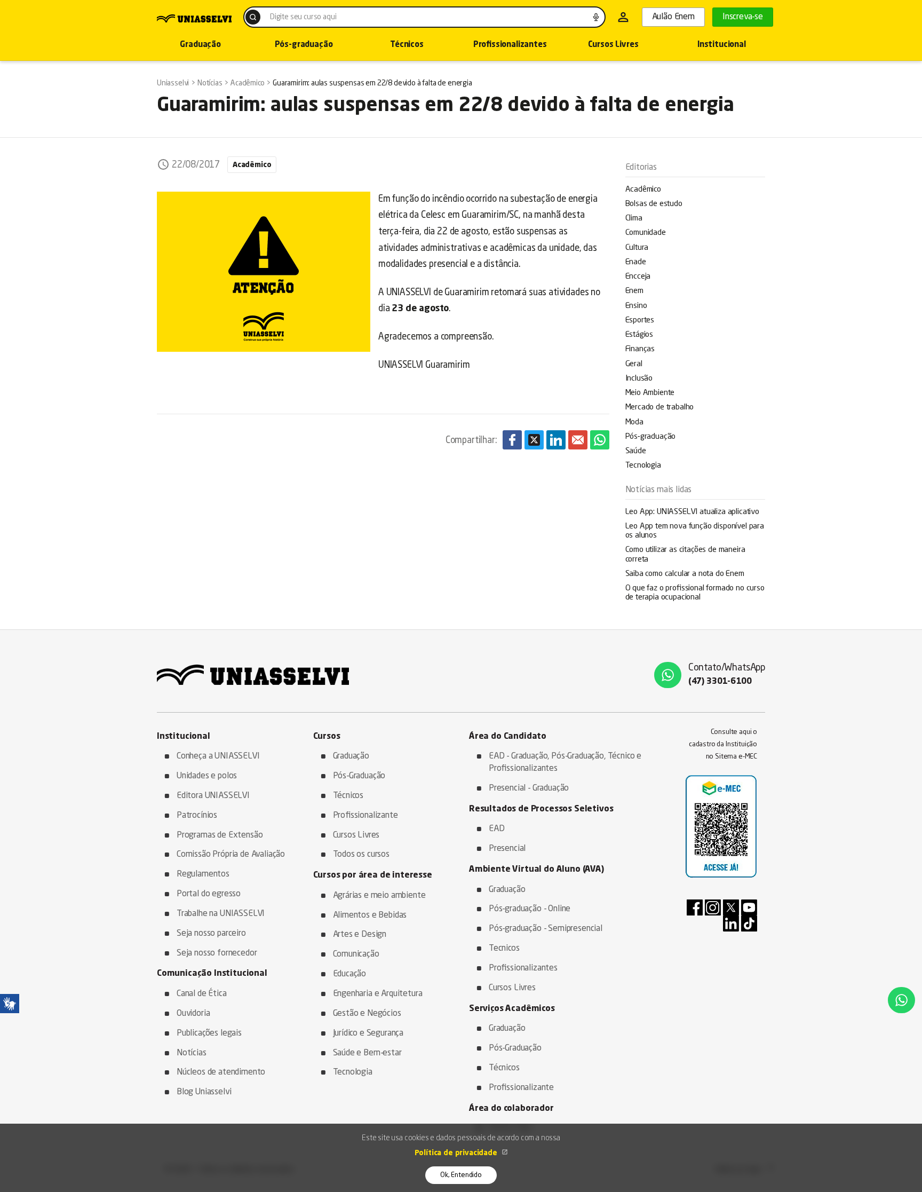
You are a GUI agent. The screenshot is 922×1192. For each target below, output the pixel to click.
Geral (633, 364)
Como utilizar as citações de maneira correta (685, 554)
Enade (635, 262)
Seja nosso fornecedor (217, 953)
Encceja (638, 277)
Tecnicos (504, 948)
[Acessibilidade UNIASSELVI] (9, 1003)
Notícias (191, 1053)
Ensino (636, 306)
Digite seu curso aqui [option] (303, 17)
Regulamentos (203, 874)
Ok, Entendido (461, 1175)
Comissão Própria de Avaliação (231, 854)
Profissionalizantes (510, 45)
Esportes (640, 321)
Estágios (639, 335)
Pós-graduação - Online (529, 909)
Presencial (507, 848)
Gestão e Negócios (367, 1013)
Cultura (637, 248)
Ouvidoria (193, 1013)
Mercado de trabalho (659, 408)
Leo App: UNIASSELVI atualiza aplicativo (692, 512)
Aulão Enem (673, 17)
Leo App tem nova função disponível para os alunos (694, 531)
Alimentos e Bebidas (370, 915)
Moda (634, 423)
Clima (633, 219)
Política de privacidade (457, 1153)
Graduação (200, 45)
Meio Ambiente (650, 393)
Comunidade (645, 233)
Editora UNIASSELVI (213, 796)
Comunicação (356, 954)
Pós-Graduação (359, 776)
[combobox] (424, 17)
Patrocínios (197, 815)
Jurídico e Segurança (368, 1033)
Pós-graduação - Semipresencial (545, 929)
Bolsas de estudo (653, 204)
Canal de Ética (202, 994)
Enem (634, 291)
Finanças (640, 349)
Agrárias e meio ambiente (379, 895)
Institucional (721, 45)
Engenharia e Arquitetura (378, 994)
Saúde (635, 451)
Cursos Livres (613, 45)
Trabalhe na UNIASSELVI (221, 914)
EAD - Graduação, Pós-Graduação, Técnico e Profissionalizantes (565, 762)
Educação (350, 974)
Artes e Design (360, 934)
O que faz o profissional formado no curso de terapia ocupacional (695, 593)
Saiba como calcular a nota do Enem (684, 574)
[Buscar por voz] (596, 17)
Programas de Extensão (220, 835)
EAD (497, 829)
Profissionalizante (365, 815)
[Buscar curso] (252, 17)
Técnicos (407, 45)
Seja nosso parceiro (211, 933)
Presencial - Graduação (529, 788)
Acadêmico (643, 190)
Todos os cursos (361, 854)
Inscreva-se (742, 17)
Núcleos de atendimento (221, 1072)
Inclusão (639, 379)
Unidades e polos (207, 776)
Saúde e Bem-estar (367, 1053)
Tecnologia (643, 466)
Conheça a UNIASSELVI (218, 756)
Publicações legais (209, 1033)
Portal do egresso (209, 894)
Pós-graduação (304, 45)
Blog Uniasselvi (204, 1092)
